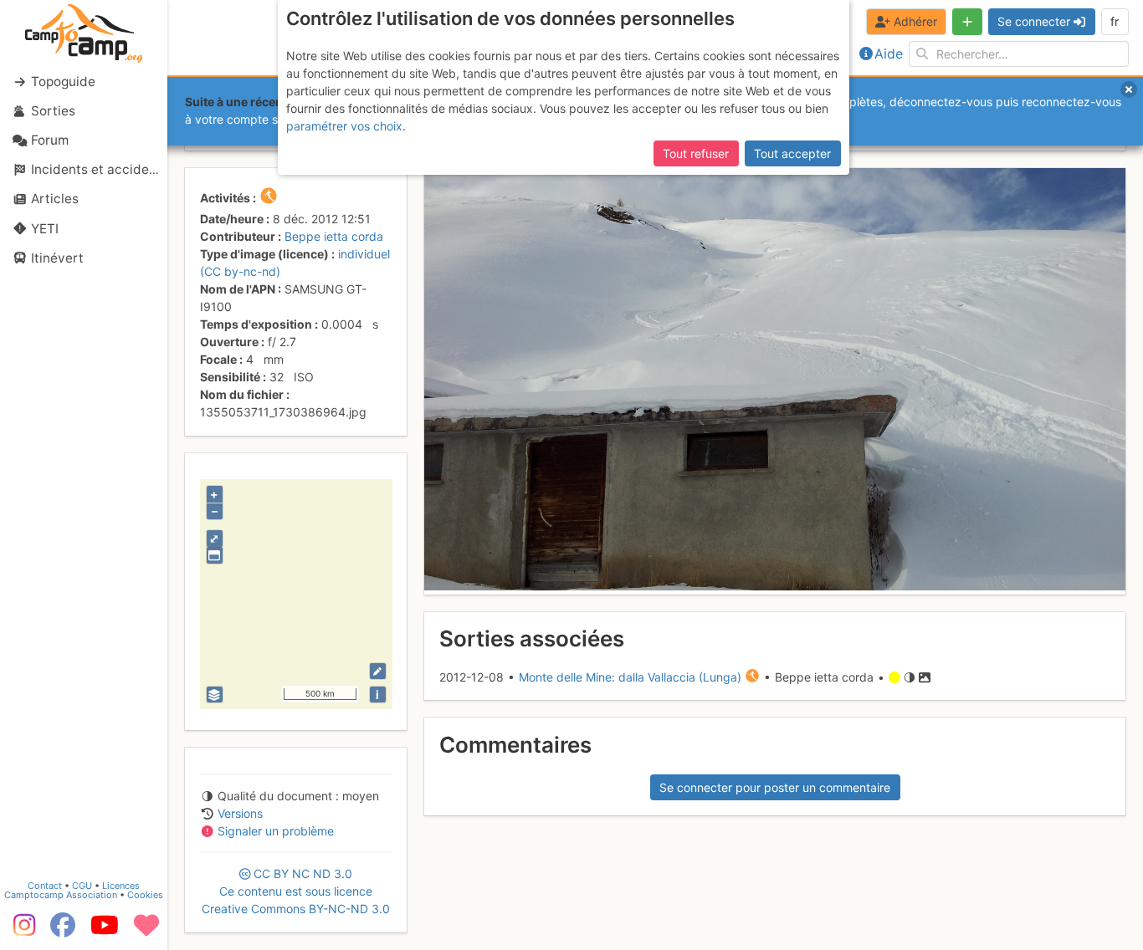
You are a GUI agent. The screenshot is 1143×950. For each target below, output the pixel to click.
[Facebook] (62, 931)
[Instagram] (21, 931)
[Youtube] (104, 931)
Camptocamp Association (60, 895)
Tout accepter (792, 153)
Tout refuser (696, 153)
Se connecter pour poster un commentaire (774, 787)
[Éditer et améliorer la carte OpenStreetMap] (378, 671)
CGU (82, 885)
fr (1114, 21)
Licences (121, 885)
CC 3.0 (296, 891)
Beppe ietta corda (333, 236)
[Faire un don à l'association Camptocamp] (146, 931)
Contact (45, 885)
